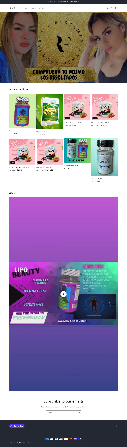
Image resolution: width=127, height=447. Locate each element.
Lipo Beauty (16, 442)
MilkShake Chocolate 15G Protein (101, 123)
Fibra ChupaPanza (41, 132)
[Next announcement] (117, 2)
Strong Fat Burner (96, 178)
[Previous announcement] (9, 2)
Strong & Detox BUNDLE (71, 165)
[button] (107, 8)
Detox (10, 131)
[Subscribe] (79, 412)
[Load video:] (63, 294)
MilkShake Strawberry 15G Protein (19, 167)
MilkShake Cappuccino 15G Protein (74, 123)
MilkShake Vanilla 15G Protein (45, 167)
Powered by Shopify (24, 442)
